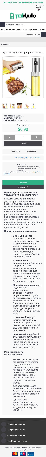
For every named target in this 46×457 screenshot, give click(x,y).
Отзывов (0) (23, 187)
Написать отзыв (32, 158)
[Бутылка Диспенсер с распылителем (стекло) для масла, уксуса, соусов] (6, 105)
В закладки (16, 151)
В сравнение (31, 151)
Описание (23, 182)
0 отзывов (19, 158)
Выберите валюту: (38, 7)
